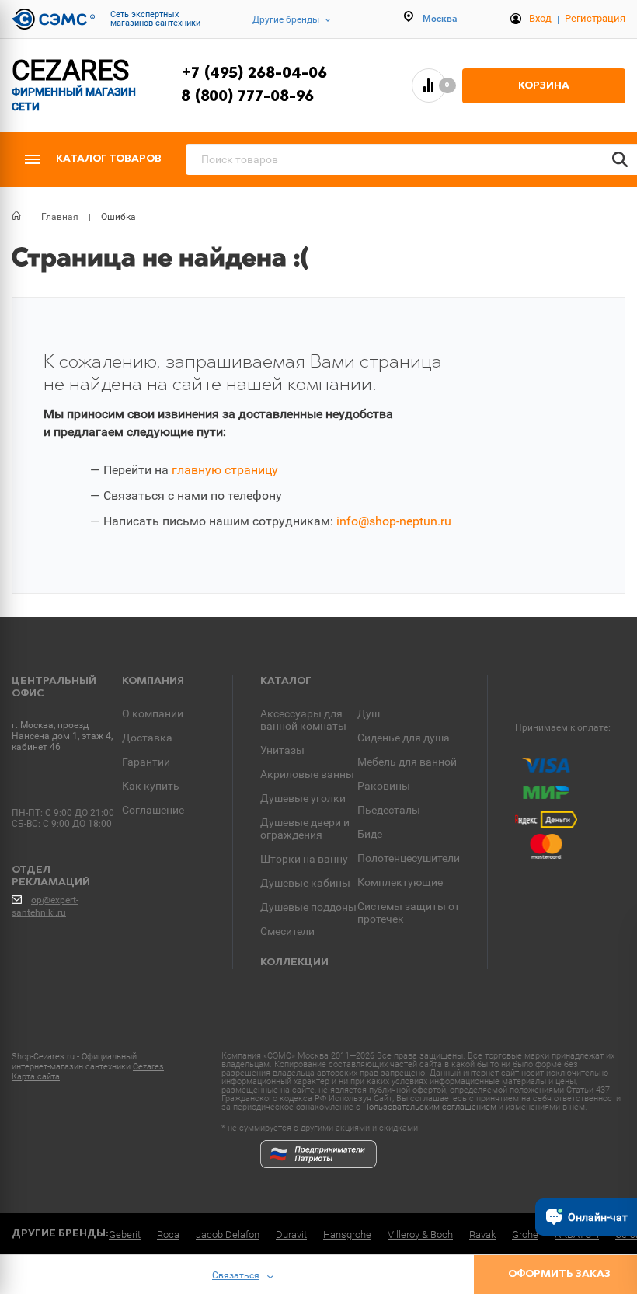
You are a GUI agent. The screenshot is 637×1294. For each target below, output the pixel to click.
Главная (59, 216)
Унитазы (282, 750)
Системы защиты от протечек (408, 912)
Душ (368, 713)
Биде (369, 834)
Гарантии (146, 761)
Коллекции (294, 962)
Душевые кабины (305, 883)
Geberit (125, 1234)
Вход (540, 18)
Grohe (525, 1234)
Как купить (150, 786)
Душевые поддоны (308, 907)
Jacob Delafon (227, 1234)
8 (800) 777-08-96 (247, 97)
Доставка (147, 737)
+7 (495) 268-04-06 (254, 73)
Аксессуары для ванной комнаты (303, 719)
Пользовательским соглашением (429, 1107)
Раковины (383, 786)
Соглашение (153, 810)
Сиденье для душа (403, 737)
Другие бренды (285, 19)
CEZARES (74, 85)
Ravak (482, 1234)
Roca (168, 1234)
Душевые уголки (303, 798)
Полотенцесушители (408, 858)
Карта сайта (36, 1077)
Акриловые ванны (307, 774)
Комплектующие (400, 882)
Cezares (148, 1067)
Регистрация (595, 18)
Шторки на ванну (304, 859)
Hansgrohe (347, 1234)
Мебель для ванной (407, 761)
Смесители (287, 931)
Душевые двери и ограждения (305, 828)
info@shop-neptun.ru (393, 521)
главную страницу (225, 469)
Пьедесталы (388, 810)
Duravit (291, 1234)
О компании (152, 713)
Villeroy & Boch (420, 1234)
